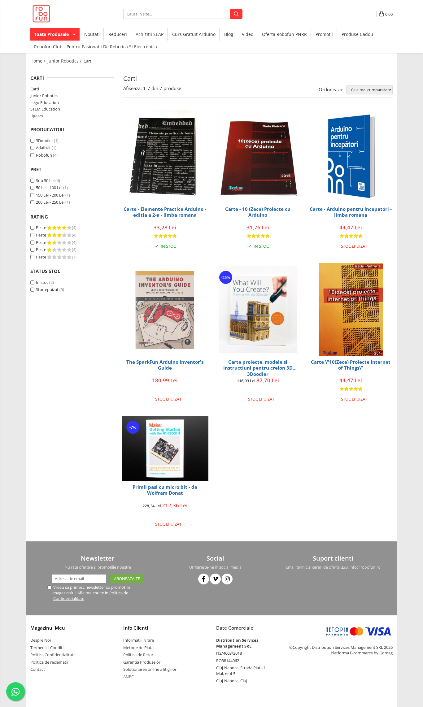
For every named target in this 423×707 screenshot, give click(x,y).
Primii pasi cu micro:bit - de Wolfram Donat (165, 490)
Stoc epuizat (47, 289)
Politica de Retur (138, 654)
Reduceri (117, 34)
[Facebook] (203, 579)
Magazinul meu (47, 628)
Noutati (92, 34)
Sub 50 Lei (45, 180)
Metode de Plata (138, 647)
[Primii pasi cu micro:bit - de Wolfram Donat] (165, 448)
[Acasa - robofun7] (61, 14)
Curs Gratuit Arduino (194, 34)
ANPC (128, 676)
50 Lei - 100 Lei (49, 187)
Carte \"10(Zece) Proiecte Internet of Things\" (350, 365)
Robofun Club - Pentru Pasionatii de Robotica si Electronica (95, 47)
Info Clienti (135, 628)
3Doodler (44, 140)
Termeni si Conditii (47, 647)
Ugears (36, 116)
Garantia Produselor (141, 662)
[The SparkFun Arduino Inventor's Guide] (165, 309)
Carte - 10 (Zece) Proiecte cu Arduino (257, 212)
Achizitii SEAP (150, 34)
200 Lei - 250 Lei (50, 202)
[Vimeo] (215, 579)
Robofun (44, 155)
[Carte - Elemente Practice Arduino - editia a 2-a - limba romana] (165, 156)
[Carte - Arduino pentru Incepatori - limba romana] (350, 156)
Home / (38, 61)
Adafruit (43, 147)
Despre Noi (40, 640)
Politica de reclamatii (49, 662)
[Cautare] (236, 14)
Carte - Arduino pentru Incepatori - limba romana (351, 212)
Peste (41, 227)
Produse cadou (357, 34)
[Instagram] (227, 579)
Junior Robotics (44, 95)
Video (247, 34)
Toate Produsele (52, 34)
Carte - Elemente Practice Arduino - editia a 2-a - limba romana (165, 212)
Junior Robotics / (65, 61)
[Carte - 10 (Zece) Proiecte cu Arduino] (258, 156)
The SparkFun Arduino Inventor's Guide (164, 365)
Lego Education (44, 102)
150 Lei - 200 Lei (50, 195)
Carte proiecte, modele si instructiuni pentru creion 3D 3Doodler (258, 368)
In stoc (42, 282)
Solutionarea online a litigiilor (150, 669)
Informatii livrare (138, 640)
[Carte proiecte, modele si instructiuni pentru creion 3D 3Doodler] (258, 309)
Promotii (324, 34)
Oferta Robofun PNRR (284, 34)
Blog (228, 34)
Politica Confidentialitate (53, 654)
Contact (37, 669)
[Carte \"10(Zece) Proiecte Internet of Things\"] (350, 309)
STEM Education (45, 109)
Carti (34, 89)
